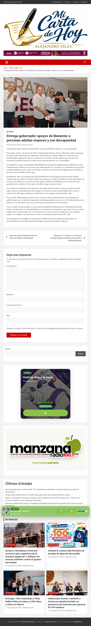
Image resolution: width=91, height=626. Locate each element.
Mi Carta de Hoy (28, 622)
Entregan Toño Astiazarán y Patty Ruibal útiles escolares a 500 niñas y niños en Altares (23, 601)
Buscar (8, 349)
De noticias (10, 545)
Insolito (67, 2)
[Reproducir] (45, 413)
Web (8, 315)
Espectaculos (57, 2)
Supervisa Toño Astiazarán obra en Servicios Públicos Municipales (23, 236)
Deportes (84, 2)
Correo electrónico (15, 305)
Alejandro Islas (27, 145)
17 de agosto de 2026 (13, 608)
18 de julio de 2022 (13, 145)
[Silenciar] (71, 511)
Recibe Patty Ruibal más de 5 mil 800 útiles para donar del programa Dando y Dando (37, 495)
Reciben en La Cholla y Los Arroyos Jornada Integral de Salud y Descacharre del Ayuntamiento (66, 238)
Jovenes (75, 2)
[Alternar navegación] (7, 62)
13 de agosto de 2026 (56, 611)
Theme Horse (50, 622)
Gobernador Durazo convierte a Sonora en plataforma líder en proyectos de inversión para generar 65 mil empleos (67, 603)
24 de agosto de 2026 (13, 566)
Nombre (10, 295)
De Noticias (11, 519)
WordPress (77, 622)
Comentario (12, 266)
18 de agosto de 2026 (56, 557)
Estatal (10, 132)
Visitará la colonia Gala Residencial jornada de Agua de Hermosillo (66, 552)
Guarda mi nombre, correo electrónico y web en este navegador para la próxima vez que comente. (45, 328)
